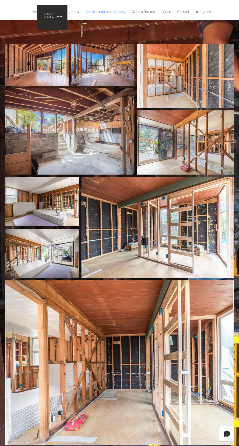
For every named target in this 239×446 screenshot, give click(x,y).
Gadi (48, 13)
